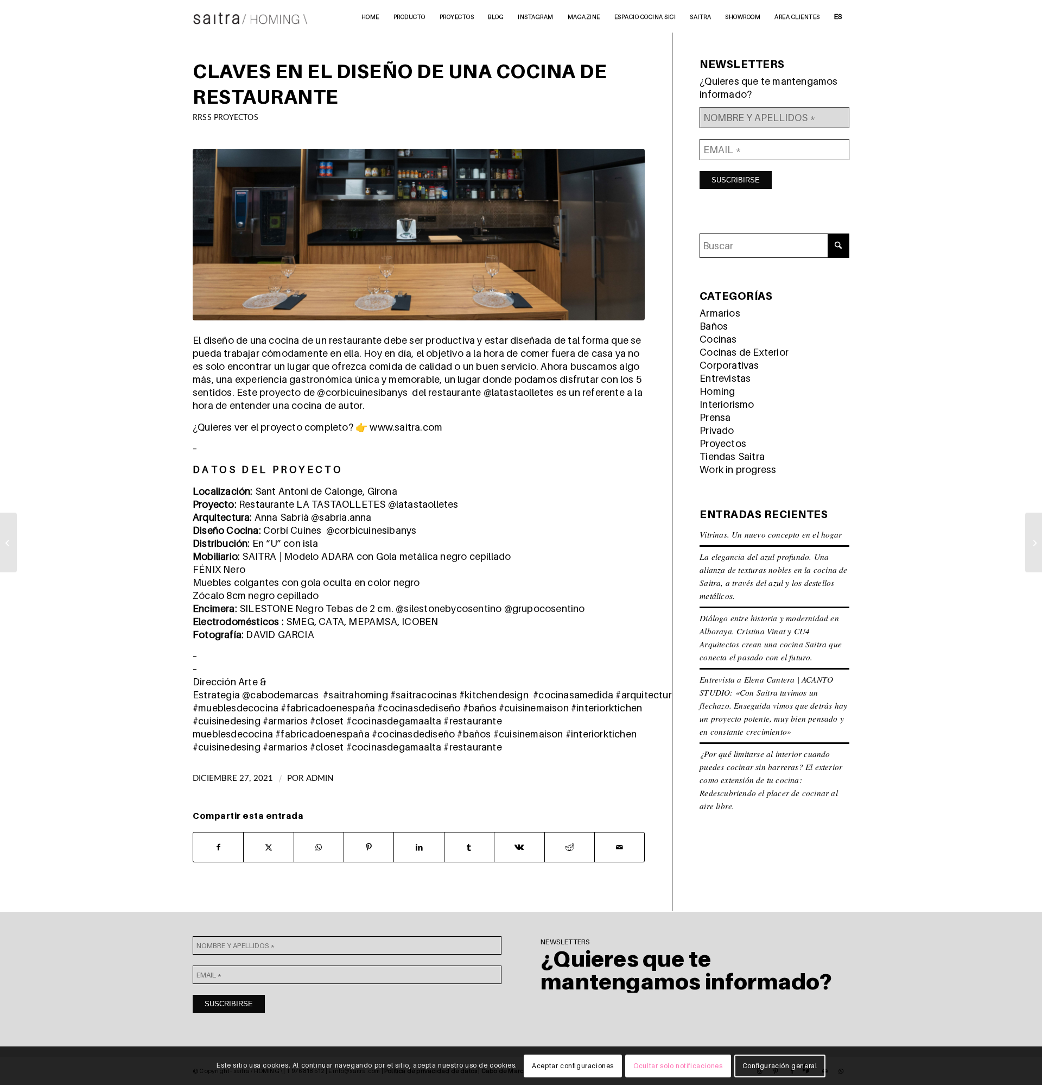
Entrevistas (725, 378)
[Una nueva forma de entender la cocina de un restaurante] (8, 542)
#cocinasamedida (573, 695)
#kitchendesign (494, 695)
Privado (717, 430)
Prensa (715, 417)
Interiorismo (727, 404)
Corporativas (729, 365)
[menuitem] (370, 16)
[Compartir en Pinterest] (368, 847)
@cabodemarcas (280, 695)
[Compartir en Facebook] (218, 847)
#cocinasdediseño (418, 708)
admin (320, 778)
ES (838, 16)
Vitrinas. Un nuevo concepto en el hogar (771, 534)
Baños (714, 326)
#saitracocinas (423, 695)
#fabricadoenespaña (328, 708)
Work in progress (738, 469)
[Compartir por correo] (619, 847)
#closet (327, 721)
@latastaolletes (519, 392)
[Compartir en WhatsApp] (319, 847)
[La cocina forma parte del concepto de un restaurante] (1033, 542)
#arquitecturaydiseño (664, 695)
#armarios (285, 721)
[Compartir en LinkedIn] (418, 847)
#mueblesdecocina (235, 708)
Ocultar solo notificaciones (677, 1066)
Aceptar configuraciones (573, 1066)
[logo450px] (250, 16)
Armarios (720, 313)
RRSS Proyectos (225, 117)
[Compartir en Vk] (519, 847)
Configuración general (779, 1066)
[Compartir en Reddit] (569, 847)
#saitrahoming (355, 695)
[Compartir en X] (268, 847)
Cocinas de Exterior (744, 352)
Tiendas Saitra (732, 456)
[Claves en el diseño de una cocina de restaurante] (419, 235)
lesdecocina (245, 734)
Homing (717, 391)
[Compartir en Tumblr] (469, 847)
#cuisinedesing (226, 721)
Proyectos (723, 443)
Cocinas (718, 339)
